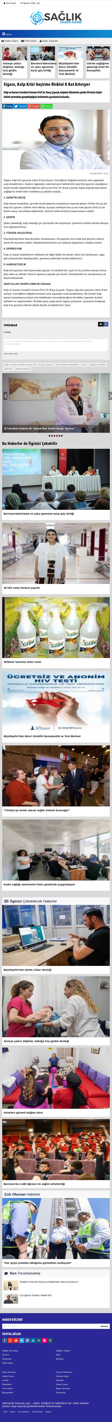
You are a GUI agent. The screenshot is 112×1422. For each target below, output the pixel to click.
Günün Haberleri (64, 1372)
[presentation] (101, 324)
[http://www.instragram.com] (27, 1340)
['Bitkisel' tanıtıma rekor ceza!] (56, 627)
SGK (58, 1355)
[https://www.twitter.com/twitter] (21, 1340)
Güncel (5, 1355)
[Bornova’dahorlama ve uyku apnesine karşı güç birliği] (56, 479)
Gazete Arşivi (62, 1376)
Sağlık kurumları (10, 1350)
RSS (5, 1412)
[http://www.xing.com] (38, 1340)
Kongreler (7, 1359)
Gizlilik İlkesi (37, 1412)
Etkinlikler (7, 1384)
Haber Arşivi (8, 1376)
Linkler (5, 1380)
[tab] (101, 324)
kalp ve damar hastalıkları (67, 365)
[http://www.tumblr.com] (50, 1340)
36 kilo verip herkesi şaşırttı (22, 587)
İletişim (48, 1412)
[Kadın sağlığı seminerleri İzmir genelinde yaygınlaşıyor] (56, 850)
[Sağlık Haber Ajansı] (56, 18)
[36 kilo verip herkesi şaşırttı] (56, 553)
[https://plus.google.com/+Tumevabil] (10, 1340)
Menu (9, 34)
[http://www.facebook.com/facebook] (4, 1340)
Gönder (104, 1326)
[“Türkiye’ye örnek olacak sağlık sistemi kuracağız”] (56, 775)
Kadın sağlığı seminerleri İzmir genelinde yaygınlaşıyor (39, 884)
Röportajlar (7, 1363)
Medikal (60, 1359)
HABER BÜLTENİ (12, 1319)
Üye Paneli (11, 3)
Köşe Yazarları (50, 41)
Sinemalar (61, 1392)
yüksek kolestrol (22, 369)
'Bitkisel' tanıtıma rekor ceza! (22, 662)
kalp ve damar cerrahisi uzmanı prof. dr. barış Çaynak (28, 365)
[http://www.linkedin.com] (33, 1340)
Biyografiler (7, 1392)
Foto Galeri (30, 41)
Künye (12, 1412)
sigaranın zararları (98, 365)
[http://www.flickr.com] (44, 1340)
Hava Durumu (9, 1372)
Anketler (60, 1380)
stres (84, 365)
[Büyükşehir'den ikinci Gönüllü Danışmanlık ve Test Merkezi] (56, 701)
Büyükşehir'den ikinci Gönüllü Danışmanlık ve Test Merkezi (42, 736)
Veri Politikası (23, 1412)
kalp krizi (8, 369)
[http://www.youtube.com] (16, 1340)
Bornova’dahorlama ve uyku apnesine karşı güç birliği (39, 513)
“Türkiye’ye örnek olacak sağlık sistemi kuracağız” (37, 810)
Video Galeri (11, 41)
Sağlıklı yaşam (63, 1350)
